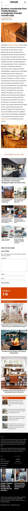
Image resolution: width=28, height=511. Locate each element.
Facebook (18, 459)
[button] (14, 32)
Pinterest (18, 461)
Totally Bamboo (5, 119)
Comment (4, 258)
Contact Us (3, 467)
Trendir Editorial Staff (6, 17)
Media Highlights (4, 463)
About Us (3, 459)
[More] (25, 3)
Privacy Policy (4, 465)
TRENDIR (14, 2)
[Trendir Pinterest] (6, 294)
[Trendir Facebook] (3, 294)
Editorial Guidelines (5, 461)
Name (3, 274)
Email (3, 278)
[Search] (1, 2)
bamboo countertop (14, 45)
